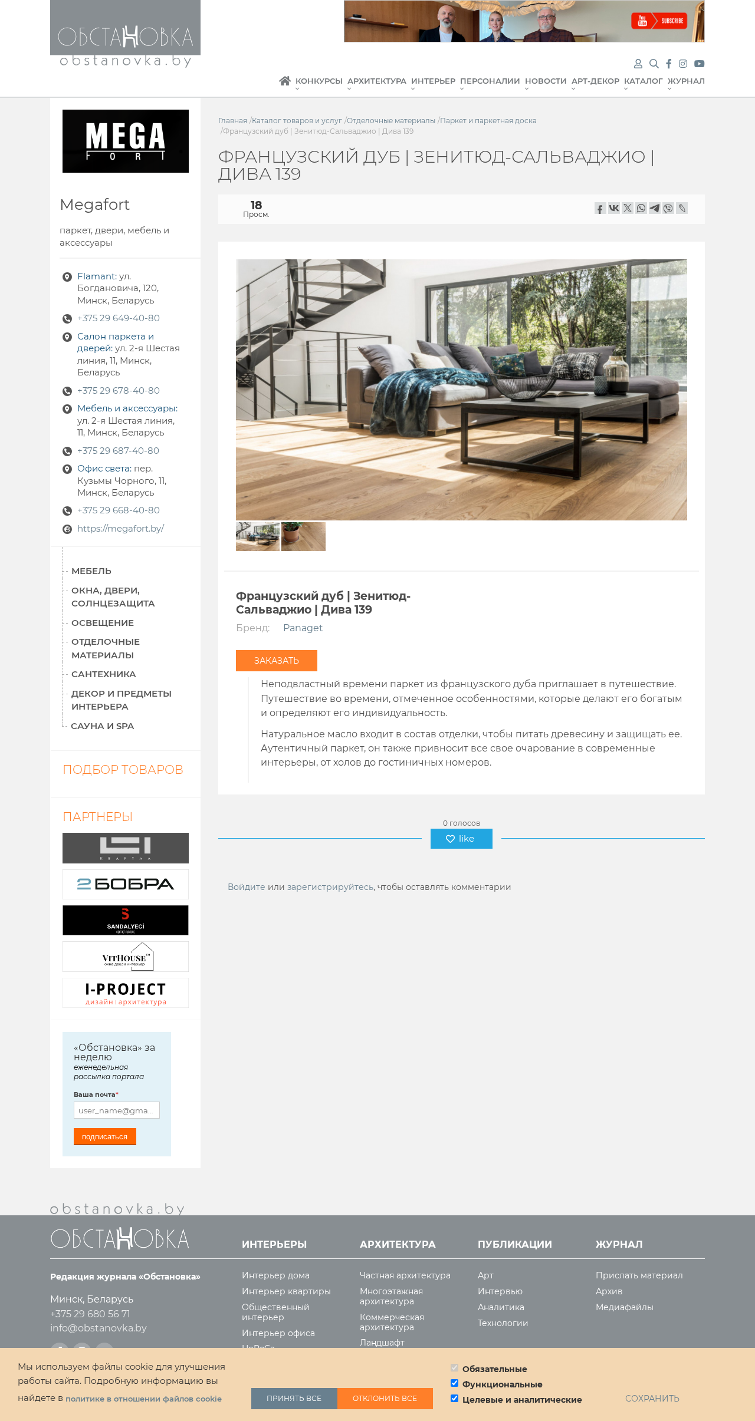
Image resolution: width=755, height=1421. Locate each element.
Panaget (303, 628)
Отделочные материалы (391, 120)
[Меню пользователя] (638, 64)
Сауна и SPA (102, 725)
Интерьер (433, 81)
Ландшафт (382, 1343)
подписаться (104, 1136)
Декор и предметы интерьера (121, 700)
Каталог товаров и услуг (297, 120)
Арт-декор (595, 81)
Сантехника (103, 674)
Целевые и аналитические (522, 1399)
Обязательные (494, 1369)
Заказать (276, 660)
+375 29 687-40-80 (118, 451)
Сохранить (652, 1398)
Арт (486, 1276)
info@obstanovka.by (98, 1328)
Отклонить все (385, 1398)
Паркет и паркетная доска (488, 120)
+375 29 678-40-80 (118, 390)
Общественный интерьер (276, 1313)
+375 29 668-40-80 (118, 510)
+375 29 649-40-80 (118, 318)
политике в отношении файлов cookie (143, 1398)
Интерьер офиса (278, 1333)
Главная (285, 87)
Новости (546, 81)
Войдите (246, 887)
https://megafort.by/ (120, 528)
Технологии (503, 1323)
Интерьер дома (276, 1276)
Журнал (686, 81)
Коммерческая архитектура (392, 1323)
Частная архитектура (405, 1276)
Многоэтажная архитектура (391, 1297)
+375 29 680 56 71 (90, 1314)
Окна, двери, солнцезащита (113, 597)
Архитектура (376, 81)
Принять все (294, 1398)
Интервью (500, 1292)
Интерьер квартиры (286, 1292)
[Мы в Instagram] (684, 64)
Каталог (643, 81)
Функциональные (502, 1384)
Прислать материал (639, 1276)
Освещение (102, 622)
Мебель (91, 570)
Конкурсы (319, 81)
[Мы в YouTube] (699, 64)
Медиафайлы (625, 1308)
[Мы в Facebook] (670, 64)
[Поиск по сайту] (655, 64)
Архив (609, 1292)
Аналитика (501, 1308)
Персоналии (490, 81)
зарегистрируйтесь (330, 887)
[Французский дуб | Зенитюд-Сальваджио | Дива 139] (461, 389)
